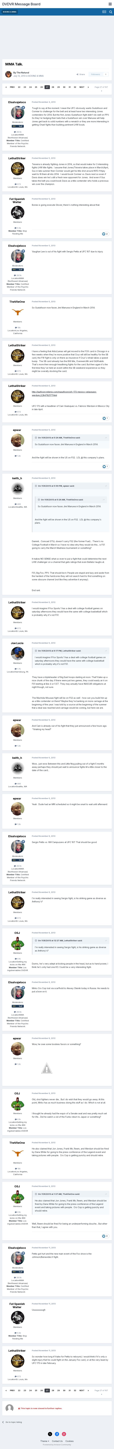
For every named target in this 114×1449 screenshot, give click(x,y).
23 (25, 87)
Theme (44, 1441)
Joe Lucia (17, 643)
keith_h (17, 478)
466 (19, 504)
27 (47, 87)
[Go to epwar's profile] (17, 440)
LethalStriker (17, 158)
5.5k (18, 228)
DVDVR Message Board (21, 4)
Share (81, 74)
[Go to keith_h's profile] (17, 488)
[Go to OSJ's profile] (17, 943)
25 (36, 87)
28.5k (19, 132)
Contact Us (57, 1441)
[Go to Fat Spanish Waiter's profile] (17, 212)
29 (58, 87)
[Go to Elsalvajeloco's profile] (17, 112)
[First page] (6, 87)
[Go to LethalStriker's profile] (17, 168)
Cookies (69, 1441)
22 (19, 87)
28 (53, 87)
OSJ (17, 932)
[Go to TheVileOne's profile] (17, 312)
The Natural (22, 72)
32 (75, 87)
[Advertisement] (37, 38)
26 (41, 87)
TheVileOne (17, 301)
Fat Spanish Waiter (17, 200)
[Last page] (88, 87)
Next (81, 87)
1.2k (19, 456)
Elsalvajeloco (17, 102)
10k (18, 327)
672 (19, 184)
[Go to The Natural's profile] (8, 74)
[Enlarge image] (47, 1068)
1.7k (19, 669)
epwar (17, 430)
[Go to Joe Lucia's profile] (17, 653)
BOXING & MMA (36, 76)
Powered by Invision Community (57, 1445)
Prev (12, 87)
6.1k (19, 959)
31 (70, 87)
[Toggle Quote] (36, 437)
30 (64, 87)
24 (30, 87)
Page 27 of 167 (101, 89)
